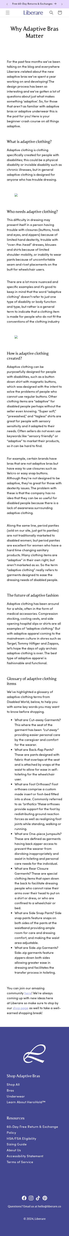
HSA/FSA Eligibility (21, 1138)
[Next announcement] (62, 4)
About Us (14, 1150)
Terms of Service (20, 1162)
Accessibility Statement (25, 1156)
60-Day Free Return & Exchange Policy (32, 1129)
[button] (7, 12)
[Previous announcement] (7, 4)
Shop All (13, 1084)
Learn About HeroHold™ (26, 1102)
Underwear (16, 1096)
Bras (10, 1090)
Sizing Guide (17, 1144)
